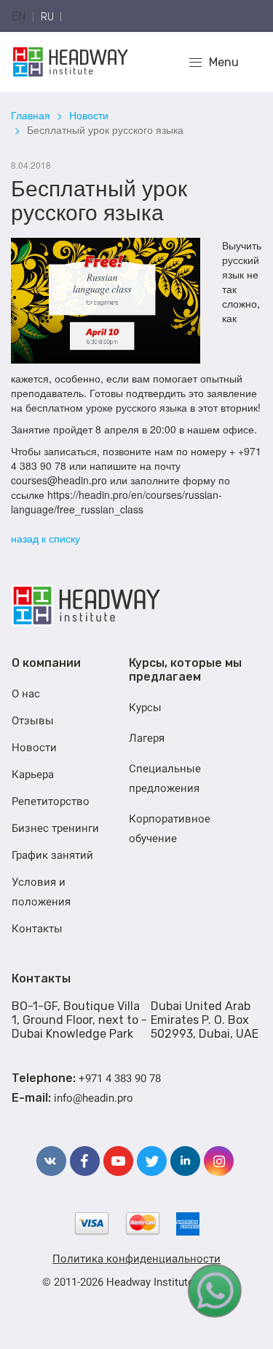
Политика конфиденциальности (136, 1258)
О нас (26, 693)
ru (47, 17)
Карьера (33, 774)
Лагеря (147, 738)
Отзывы (33, 720)
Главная (30, 115)
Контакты (37, 928)
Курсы (145, 707)
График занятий (52, 855)
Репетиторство (51, 801)
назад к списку (45, 538)
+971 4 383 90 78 (120, 1078)
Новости (88, 115)
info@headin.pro (93, 1098)
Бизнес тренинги (55, 828)
